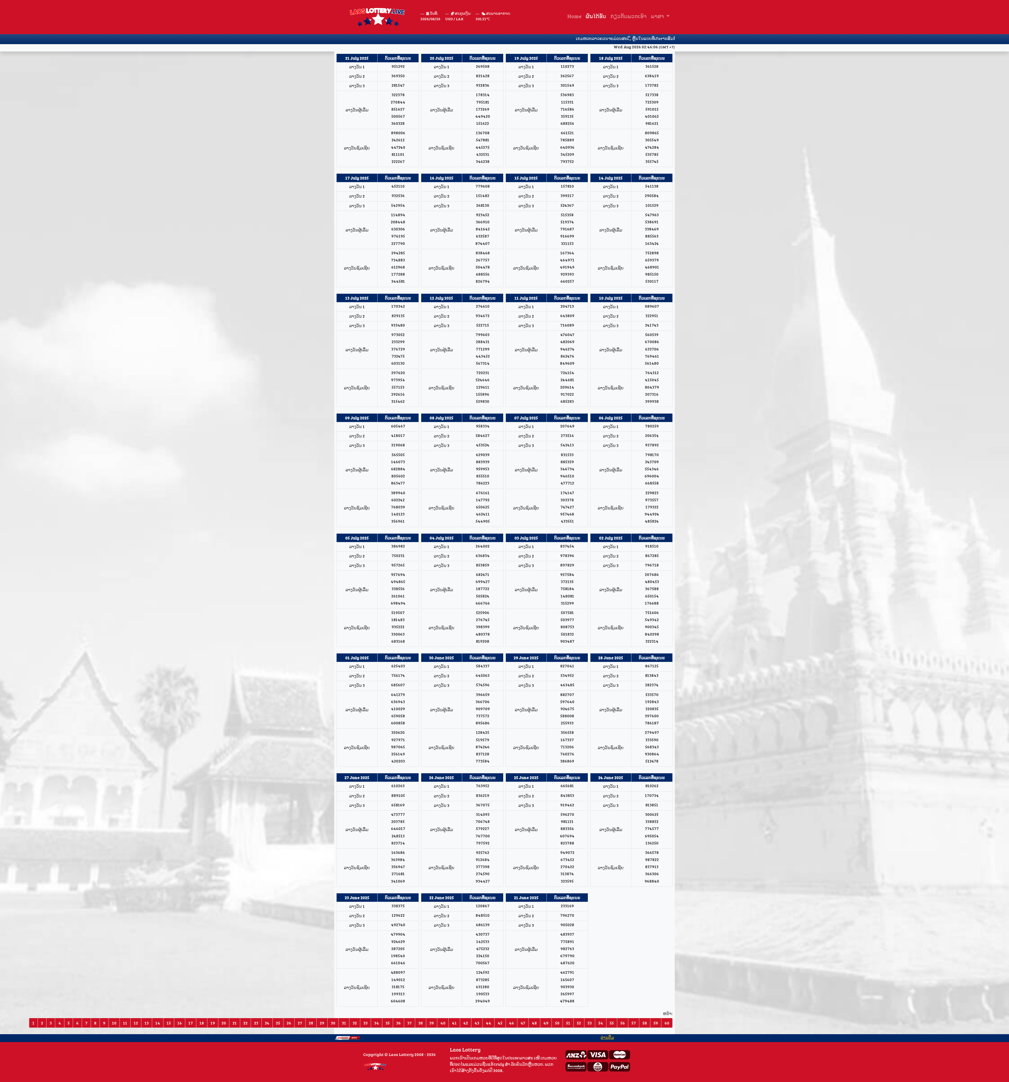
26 (289, 1023)
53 (590, 1023)
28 (311, 1023)
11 (125, 1023)
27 (300, 1023)
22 (245, 1023)
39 (431, 1023)
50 (557, 1023)
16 (179, 1023)
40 (442, 1023)
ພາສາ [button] (658, 16)
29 (322, 1023)
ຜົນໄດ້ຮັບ (596, 16)
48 (534, 1023)
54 (600, 1023)
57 (633, 1023)
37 (409, 1023)
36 (398, 1023)
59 (655, 1023)
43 (477, 1023)
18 (201, 1023)
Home (574, 16)
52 (579, 1023)
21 (235, 1023)
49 (545, 1023)
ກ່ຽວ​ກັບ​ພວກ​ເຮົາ (628, 16)
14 (157, 1023)
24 (267, 1023)
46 (511, 1023)
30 (333, 1023)
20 (224, 1023)
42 (465, 1023)
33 (365, 1023)
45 (500, 1023)
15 (169, 1023)
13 (147, 1023)
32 (355, 1023)
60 (667, 1023)
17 (190, 1023)
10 (114, 1023)
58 (644, 1023)
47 (523, 1023)
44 (488, 1023)
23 (256, 1023)
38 (420, 1023)
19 (212, 1023)
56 (622, 1023)
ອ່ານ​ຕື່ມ (567, 1037)
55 (612, 1023)
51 (568, 1023)
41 (454, 1023)
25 (278, 1023)
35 (387, 1023)
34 (376, 1023)
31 (344, 1023)
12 (136, 1023)
